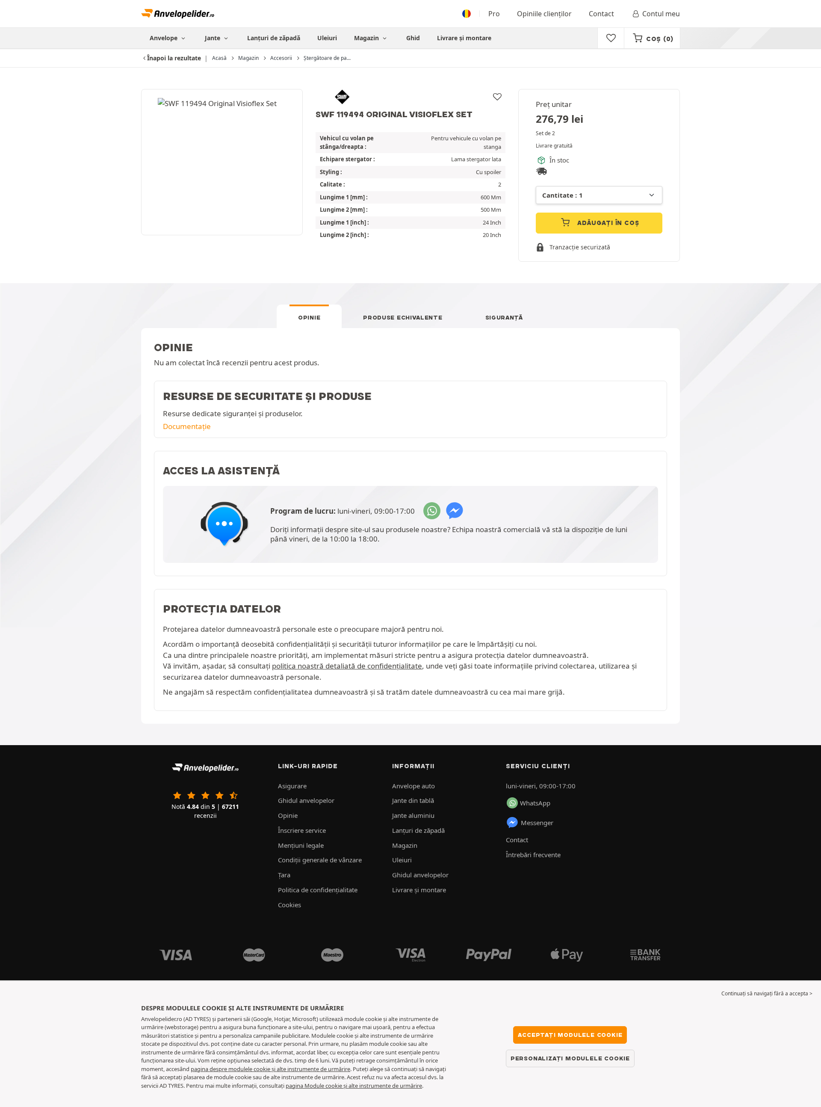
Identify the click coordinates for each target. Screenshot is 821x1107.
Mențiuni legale (301, 845)
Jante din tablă (413, 800)
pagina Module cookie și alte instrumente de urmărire (354, 1085)
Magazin (367, 38)
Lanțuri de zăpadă (273, 38)
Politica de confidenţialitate (317, 889)
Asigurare (292, 785)
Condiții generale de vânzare (320, 859)
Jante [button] (213, 38)
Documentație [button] (187, 426)
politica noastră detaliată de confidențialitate (347, 666)
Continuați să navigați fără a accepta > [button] (766, 993)
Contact (601, 13)
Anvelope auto (413, 785)
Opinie (309, 317)
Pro (494, 13)
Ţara (284, 874)
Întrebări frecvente (533, 854)
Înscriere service (302, 830)
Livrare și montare (464, 38)
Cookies (289, 904)
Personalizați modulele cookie (570, 1058)
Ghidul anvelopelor (306, 800)
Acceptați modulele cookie (570, 1034)
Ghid (413, 38)
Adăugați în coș (607, 223)
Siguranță (504, 317)
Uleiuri (327, 38)
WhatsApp (535, 803)
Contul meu (661, 13)
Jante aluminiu (413, 815)
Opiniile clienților (544, 13)
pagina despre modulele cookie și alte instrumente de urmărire (270, 1069)
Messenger (537, 822)
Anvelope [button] (164, 38)
